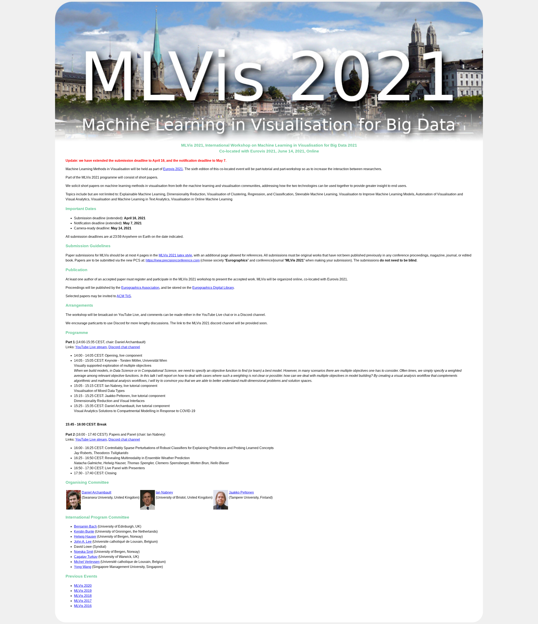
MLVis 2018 (83, 596)
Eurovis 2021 (173, 169)
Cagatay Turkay (86, 556)
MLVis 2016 (83, 606)
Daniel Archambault (96, 492)
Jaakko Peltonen (241, 492)
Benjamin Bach (85, 526)
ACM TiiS (124, 296)
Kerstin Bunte (84, 531)
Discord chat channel (124, 347)
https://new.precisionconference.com (173, 260)
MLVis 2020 (83, 585)
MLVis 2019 (83, 590)
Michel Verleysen (87, 562)
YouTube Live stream (91, 347)
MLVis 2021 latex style (175, 255)
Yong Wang (82, 567)
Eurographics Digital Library (213, 287)
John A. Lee (83, 541)
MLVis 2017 (83, 601)
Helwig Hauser (85, 536)
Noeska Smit (83, 551)
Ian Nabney (164, 492)
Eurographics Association (140, 287)
